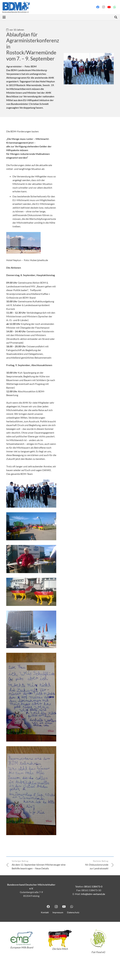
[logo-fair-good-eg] (98, 938)
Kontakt (45, 912)
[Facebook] (98, 7)
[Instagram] (103, 7)
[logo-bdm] (16, 7)
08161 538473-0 (93, 886)
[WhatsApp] (115, 7)
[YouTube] (109, 7)
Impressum (57, 912)
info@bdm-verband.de (93, 893)
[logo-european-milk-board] (21, 938)
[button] (4, 17)
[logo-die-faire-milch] (60, 938)
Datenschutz (73, 912)
